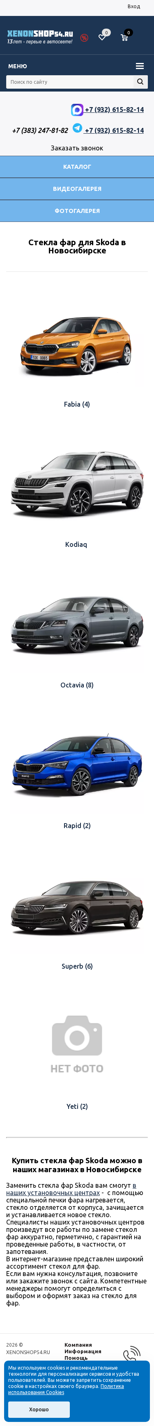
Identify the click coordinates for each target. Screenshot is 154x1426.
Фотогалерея (77, 211)
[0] (127, 38)
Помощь (76, 1358)
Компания (78, 1345)
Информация (82, 1351)
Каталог (77, 166)
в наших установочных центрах (71, 1189)
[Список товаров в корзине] (128, 40)
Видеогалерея (77, 189)
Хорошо (39, 1409)
